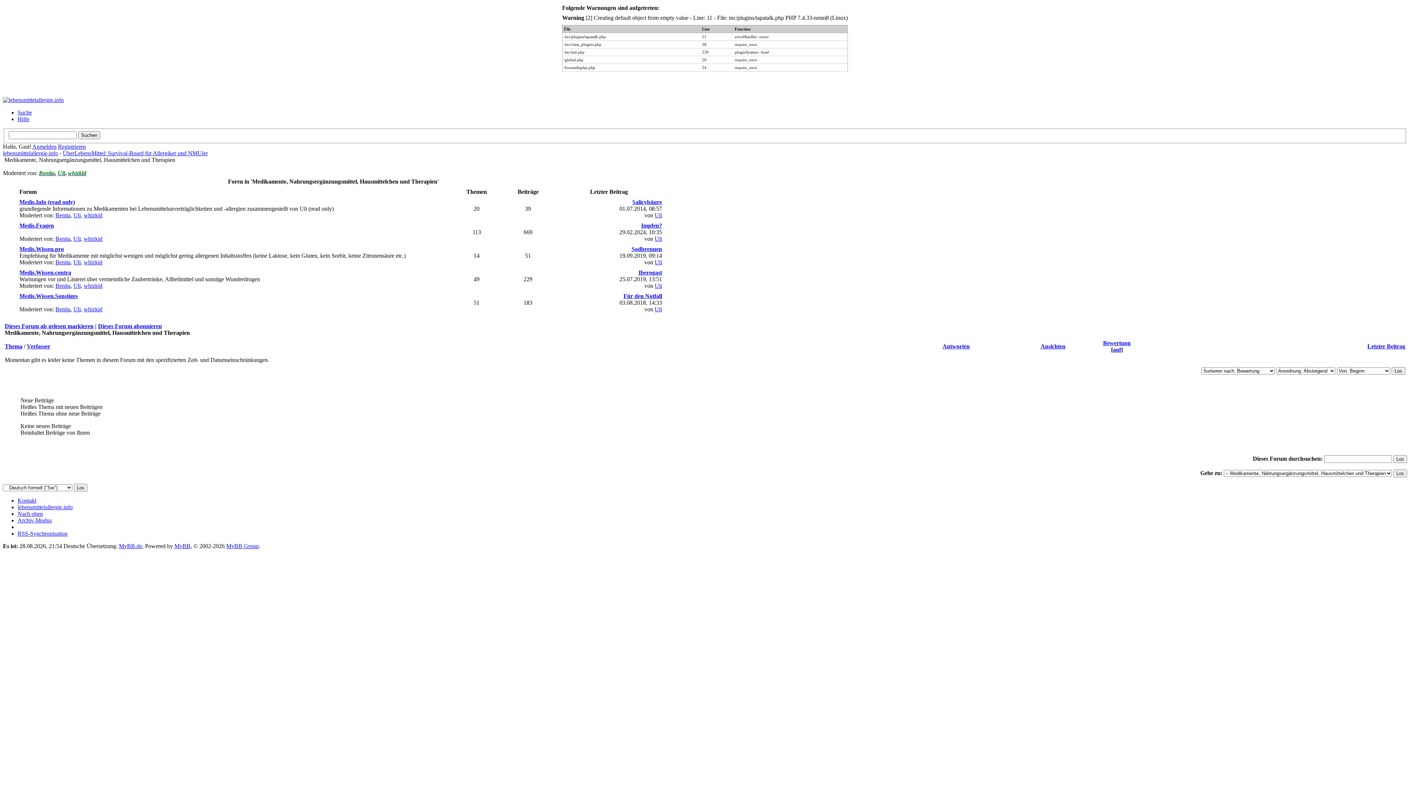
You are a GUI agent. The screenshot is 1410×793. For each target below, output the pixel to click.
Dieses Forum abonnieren (130, 326)
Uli (77, 215)
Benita (62, 215)
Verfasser (38, 346)
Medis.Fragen (36, 225)
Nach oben (30, 514)
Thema (13, 346)
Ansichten (1053, 346)
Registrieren (72, 147)
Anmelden (44, 147)
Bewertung (1117, 343)
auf (1117, 350)
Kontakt (27, 500)
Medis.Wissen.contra (45, 272)
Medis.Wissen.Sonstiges (48, 296)
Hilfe (23, 119)
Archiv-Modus (35, 520)
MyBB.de (130, 546)
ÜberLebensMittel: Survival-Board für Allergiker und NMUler (135, 153)
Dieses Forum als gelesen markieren (49, 326)
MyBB (182, 546)
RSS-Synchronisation (43, 534)
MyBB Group (242, 546)
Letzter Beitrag (1386, 346)
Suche (25, 112)
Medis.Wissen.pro (41, 249)
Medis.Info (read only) (47, 202)
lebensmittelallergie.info (30, 153)
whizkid (93, 215)
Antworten (956, 346)
